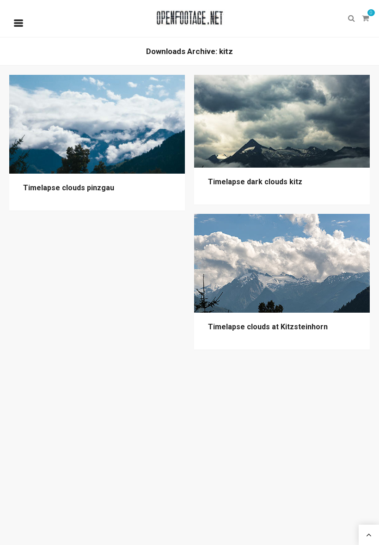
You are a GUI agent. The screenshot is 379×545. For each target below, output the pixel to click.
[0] (365, 18)
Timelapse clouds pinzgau (68, 187)
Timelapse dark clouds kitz (255, 181)
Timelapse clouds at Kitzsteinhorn (268, 326)
